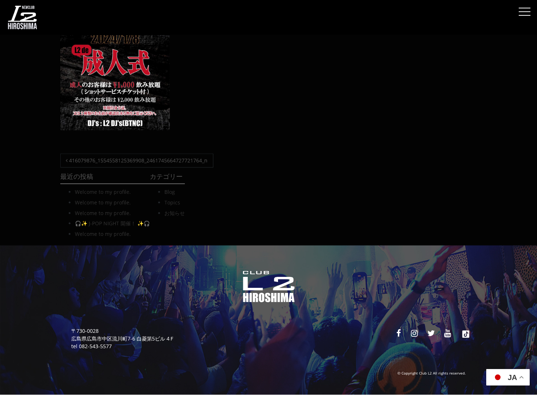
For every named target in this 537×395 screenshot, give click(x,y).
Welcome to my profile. (103, 191)
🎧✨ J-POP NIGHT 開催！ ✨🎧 (112, 223)
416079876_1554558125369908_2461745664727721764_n (137, 160)
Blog (169, 191)
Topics (172, 202)
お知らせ (174, 213)
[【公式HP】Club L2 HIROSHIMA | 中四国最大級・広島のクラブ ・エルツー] (22, 17)
